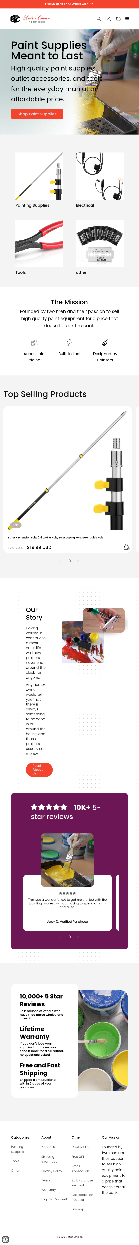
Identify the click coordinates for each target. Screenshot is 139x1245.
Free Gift (78, 1157)
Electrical (85, 205)
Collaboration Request (82, 1197)
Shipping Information (50, 1159)
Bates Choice (74, 1237)
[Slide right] (78, 561)
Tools (20, 272)
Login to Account (54, 1199)
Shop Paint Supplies (37, 114)
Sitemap (78, 1209)
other (81, 272)
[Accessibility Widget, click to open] (5, 1239)
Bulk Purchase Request (82, 1182)
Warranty (48, 1190)
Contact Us (80, 1147)
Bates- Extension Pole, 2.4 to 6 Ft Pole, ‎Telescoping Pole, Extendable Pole (55, 537)
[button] (127, 19)
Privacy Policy (51, 1171)
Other (15, 1170)
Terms (46, 1180)
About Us (48, 1147)
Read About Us (38, 769)
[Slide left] (61, 561)
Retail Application (80, 1168)
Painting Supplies (32, 205)
